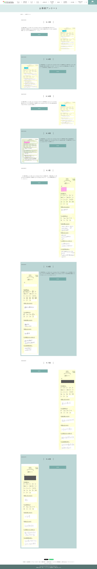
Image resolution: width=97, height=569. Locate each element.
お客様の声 (45, 2)
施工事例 (52, 2)
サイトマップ (70, 561)
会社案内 (65, 2)
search (86, 2)
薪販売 (58, 2)
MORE (39, 34)
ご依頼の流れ (80, 2)
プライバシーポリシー (48, 563)
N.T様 (48, 363)
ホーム (18, 2)
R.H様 (48, 133)
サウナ (37, 2)
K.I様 (48, 170)
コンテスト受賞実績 (56, 561)
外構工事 (25, 2)
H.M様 (48, 96)
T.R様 (48, 266)
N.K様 (48, 459)
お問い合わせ (92, 3)
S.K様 (48, 59)
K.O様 (48, 22)
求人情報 (72, 2)
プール (31, 2)
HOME (21, 14)
